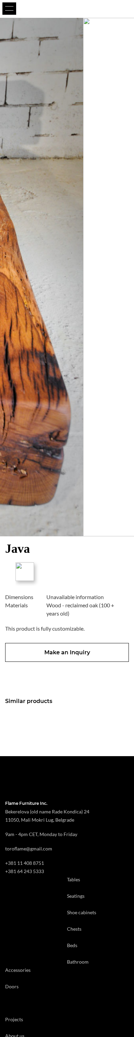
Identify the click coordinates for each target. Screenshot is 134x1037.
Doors (12, 986)
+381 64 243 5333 (24, 871)
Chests (74, 929)
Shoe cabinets (81, 912)
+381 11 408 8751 (24, 863)
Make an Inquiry (67, 652)
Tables (73, 879)
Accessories (18, 970)
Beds (72, 945)
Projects (14, 1019)
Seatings (76, 896)
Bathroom (78, 962)
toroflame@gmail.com (28, 848)
